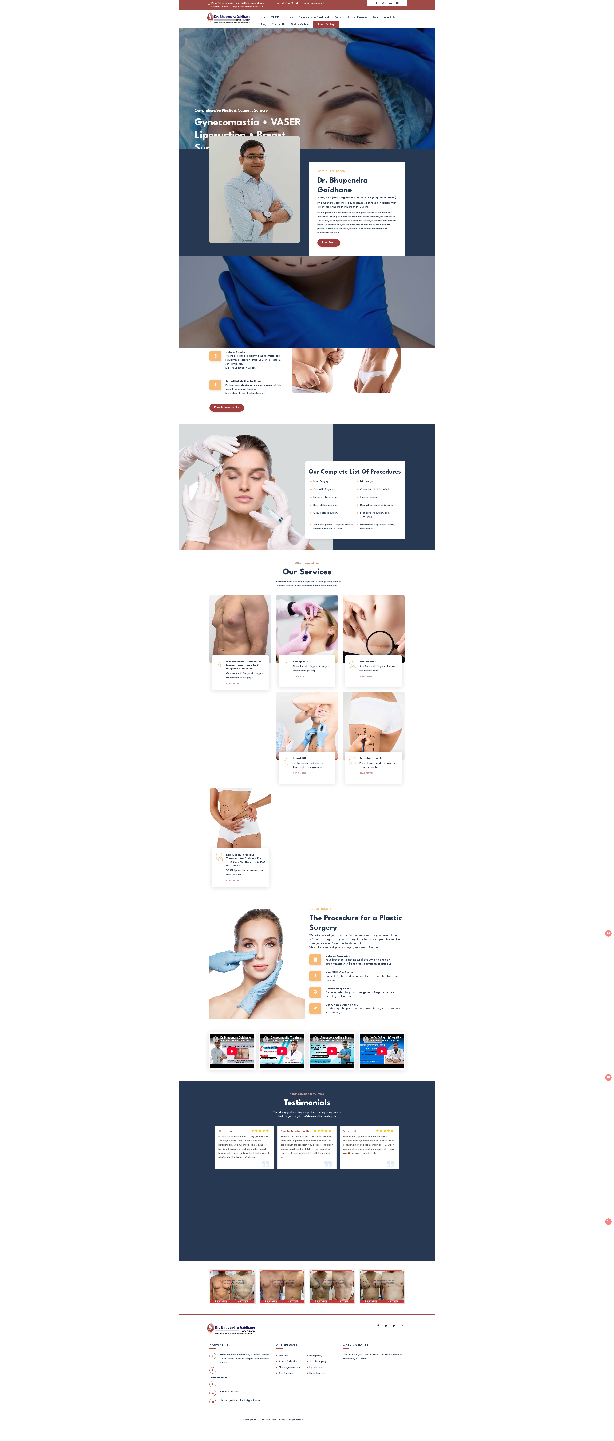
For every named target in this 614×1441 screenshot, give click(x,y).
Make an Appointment (216, 124)
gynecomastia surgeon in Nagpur (370, 203)
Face (375, 17)
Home (262, 17)
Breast (338, 17)
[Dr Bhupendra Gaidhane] (228, 17)
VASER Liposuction (282, 17)
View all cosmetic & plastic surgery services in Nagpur (344, 947)
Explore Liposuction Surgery (240, 368)
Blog (263, 24)
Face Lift (283, 1355)
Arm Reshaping (317, 1361)
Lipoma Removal (357, 17)
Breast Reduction (288, 1361)
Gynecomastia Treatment (314, 17)
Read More (328, 242)
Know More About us (226, 407)
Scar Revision (286, 1373)
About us (389, 17)
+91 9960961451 (289, 3)
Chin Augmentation (289, 1367)
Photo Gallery (326, 24)
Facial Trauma (317, 1373)
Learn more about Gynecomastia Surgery (248, 335)
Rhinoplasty (315, 1355)
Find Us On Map (300, 24)
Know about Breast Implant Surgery (245, 393)
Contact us (278, 24)
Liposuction (315, 1367)
